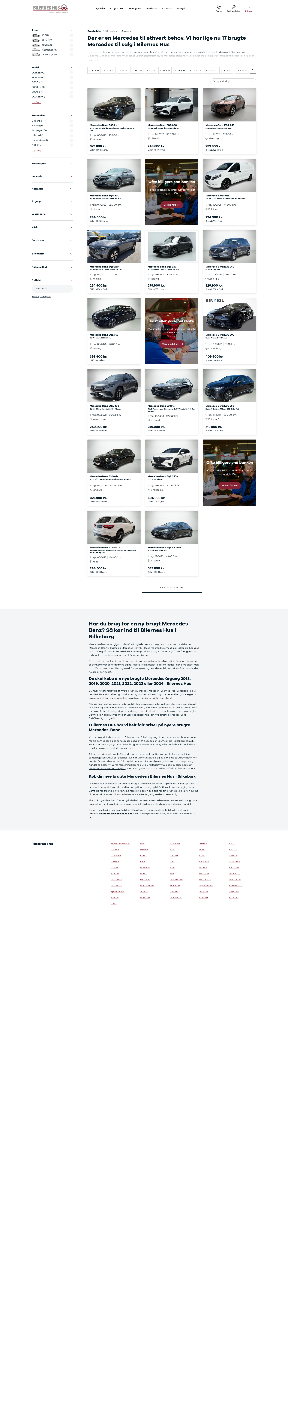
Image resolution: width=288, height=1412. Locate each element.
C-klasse (116, 855)
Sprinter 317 (236, 885)
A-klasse (175, 843)
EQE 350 (109, 70)
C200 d (203, 897)
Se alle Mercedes (120, 843)
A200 (232, 843)
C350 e (115, 861)
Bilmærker (111, 31)
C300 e (123, 70)
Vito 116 (203, 891)
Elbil (142, 843)
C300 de (234, 891)
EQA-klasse (147, 885)
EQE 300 (242, 70)
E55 (172, 873)
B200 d (233, 849)
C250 (202, 855)
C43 (142, 861)
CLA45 (114, 867)
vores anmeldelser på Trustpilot (107, 768)
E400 (143, 873)
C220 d (174, 855)
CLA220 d (234, 861)
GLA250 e (234, 873)
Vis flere (36, 102)
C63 (172, 861)
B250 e (114, 897)
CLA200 (204, 861)
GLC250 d (116, 879)
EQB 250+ (195, 70)
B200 (202, 849)
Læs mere (93, 60)
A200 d (115, 849)
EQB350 (233, 897)
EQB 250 (94, 70)
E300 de (137, 70)
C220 (114, 903)
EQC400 (175, 885)
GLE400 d (176, 897)
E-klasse (145, 867)
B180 (172, 849)
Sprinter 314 (206, 885)
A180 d (203, 843)
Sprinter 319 (117, 891)
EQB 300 (211, 70)
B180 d (144, 849)
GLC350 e (116, 885)
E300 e (151, 70)
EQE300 (145, 897)
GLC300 (145, 879)
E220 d (203, 867)
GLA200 (204, 873)
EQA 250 (165, 70)
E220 (172, 867)
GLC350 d (235, 879)
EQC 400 (226, 70)
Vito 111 (144, 891)
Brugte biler (94, 31)
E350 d (115, 873)
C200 (143, 855)
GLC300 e (205, 879)
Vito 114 (174, 891)
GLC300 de (176, 879)
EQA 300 (180, 70)
